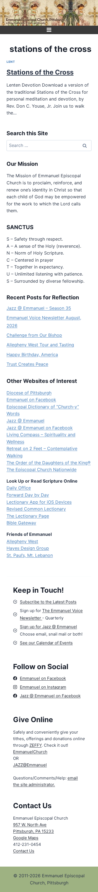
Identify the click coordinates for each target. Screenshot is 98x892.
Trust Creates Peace (27, 364)
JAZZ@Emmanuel (30, 764)
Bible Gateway (21, 522)
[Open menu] (49, 30)
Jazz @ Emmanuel (25, 420)
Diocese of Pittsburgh (29, 392)
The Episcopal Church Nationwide (41, 469)
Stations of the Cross (40, 72)
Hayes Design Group (28, 548)
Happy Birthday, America (32, 354)
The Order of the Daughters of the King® (49, 462)
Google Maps (25, 837)
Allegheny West (22, 541)
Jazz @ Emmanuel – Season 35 (39, 308)
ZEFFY (35, 745)
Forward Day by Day (28, 495)
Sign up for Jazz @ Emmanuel (48, 626)
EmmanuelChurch (30, 751)
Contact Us (23, 850)
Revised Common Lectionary (36, 509)
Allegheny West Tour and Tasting (40, 344)
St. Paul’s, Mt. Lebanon (30, 555)
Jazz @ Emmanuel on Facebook (40, 427)
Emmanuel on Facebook (31, 399)
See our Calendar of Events (46, 642)
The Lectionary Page (28, 516)
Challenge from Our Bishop (34, 335)
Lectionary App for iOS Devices (39, 502)
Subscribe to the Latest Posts (48, 601)
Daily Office (19, 488)
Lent (11, 62)
